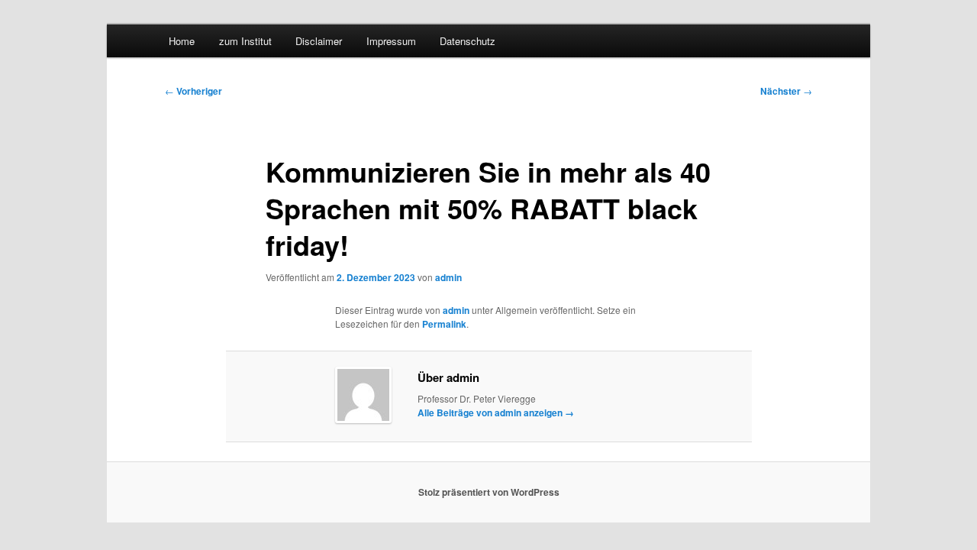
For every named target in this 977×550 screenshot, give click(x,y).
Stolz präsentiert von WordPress (488, 492)
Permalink (444, 324)
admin (448, 277)
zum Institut (245, 41)
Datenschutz (467, 41)
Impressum (391, 41)
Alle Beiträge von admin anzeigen (496, 412)
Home (182, 41)
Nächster (786, 91)
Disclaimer (318, 41)
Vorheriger (193, 91)
